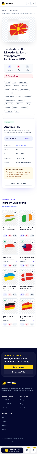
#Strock (8, 107)
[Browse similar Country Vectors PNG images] (15, 213)
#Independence (10, 96)
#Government (25, 89)
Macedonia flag (21, 145)
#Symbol (15, 107)
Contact (4, 421)
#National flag (9, 104)
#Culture (16, 85)
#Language (27, 96)
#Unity (17, 111)
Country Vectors (13, 10)
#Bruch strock (23, 82)
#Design (24, 85)
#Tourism (24, 107)
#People (28, 104)
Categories (24, 400)
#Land (19, 96)
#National (20, 100)
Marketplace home (26, 408)
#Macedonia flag (10, 100)
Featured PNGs (7, 404)
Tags (21, 404)
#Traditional (9, 111)
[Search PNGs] (28, 3)
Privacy (4, 425)
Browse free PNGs (18, 372)
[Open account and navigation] (33, 3)
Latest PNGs (6, 400)
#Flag (7, 89)
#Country (8, 85)
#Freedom (15, 89)
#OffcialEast (19, 104)
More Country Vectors (18, 183)
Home (4, 10)
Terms (4, 429)
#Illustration (17, 93)
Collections (5, 408)
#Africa (8, 82)
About (3, 417)
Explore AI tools (18, 367)
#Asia (14, 82)
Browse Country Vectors (10, 206)
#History (8, 93)
